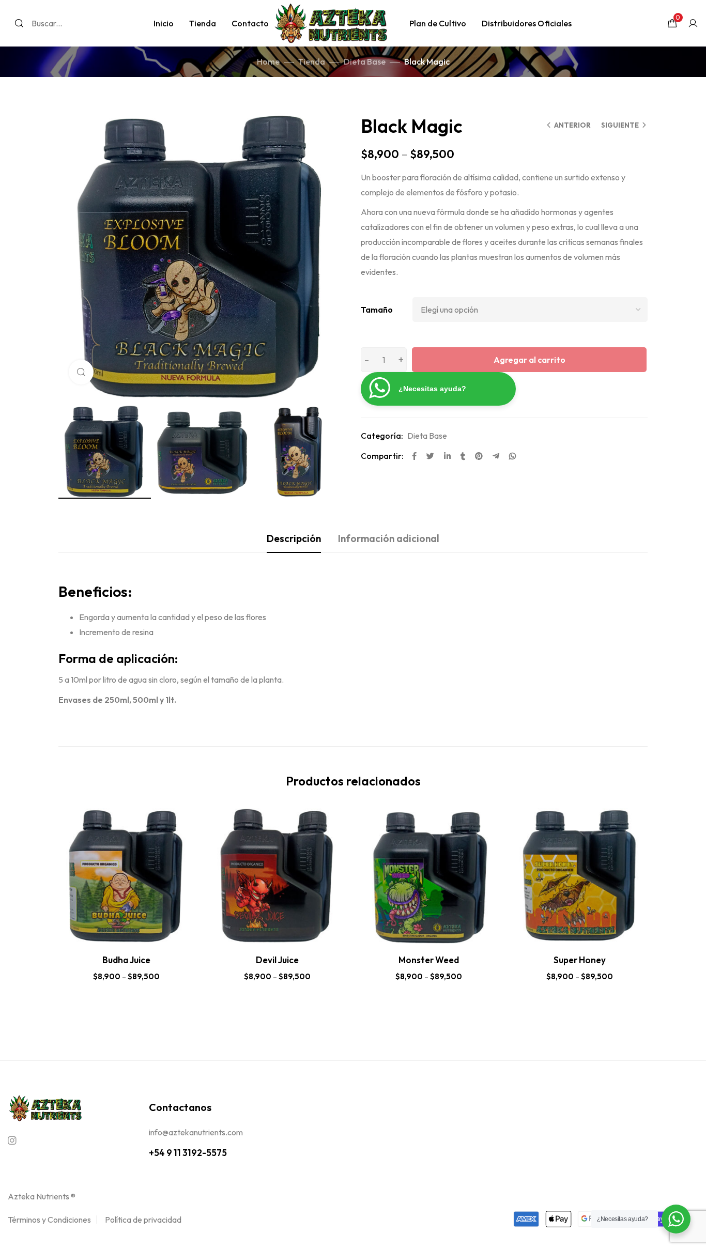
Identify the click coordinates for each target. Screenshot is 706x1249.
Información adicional (388, 538)
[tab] (294, 538)
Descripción (294, 538)
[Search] (19, 23)
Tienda (202, 23)
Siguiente (620, 125)
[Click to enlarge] (81, 372)
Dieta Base (365, 61)
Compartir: (382, 456)
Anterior (572, 125)
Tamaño (377, 309)
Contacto (250, 23)
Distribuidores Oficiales (527, 23)
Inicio (164, 23)
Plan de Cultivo (437, 23)
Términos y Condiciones (49, 1219)
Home (268, 61)
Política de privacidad (143, 1219)
